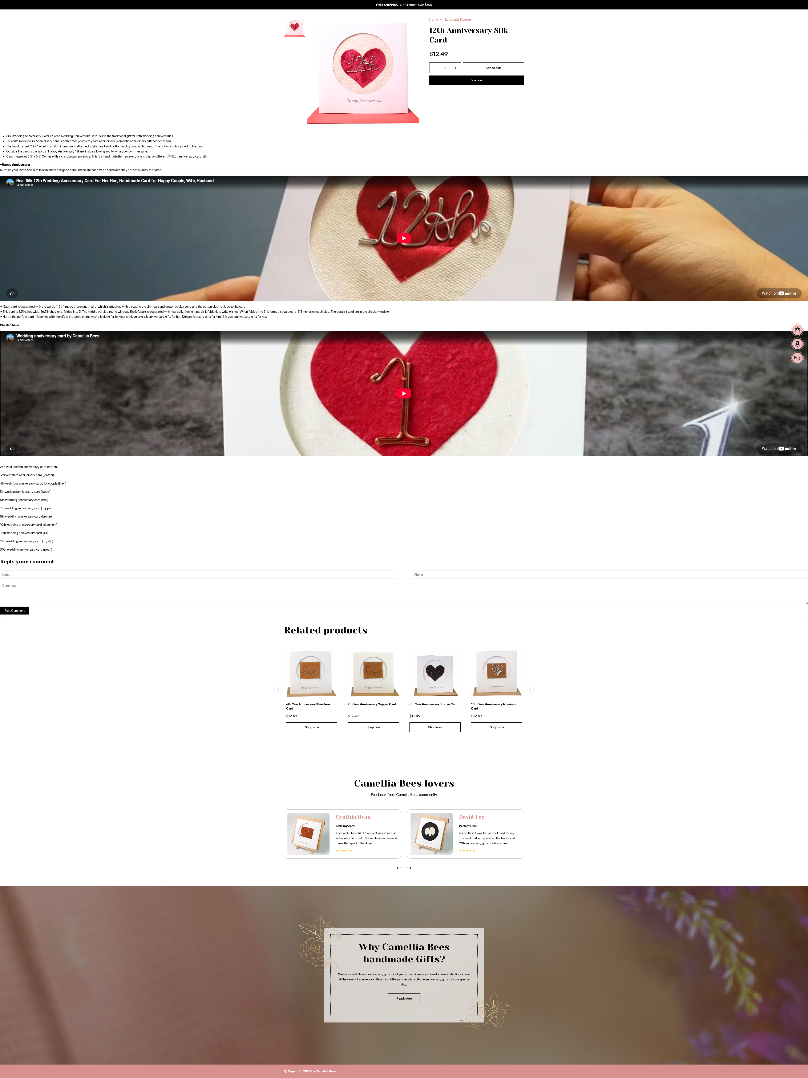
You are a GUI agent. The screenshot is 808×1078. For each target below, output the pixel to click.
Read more (404, 998)
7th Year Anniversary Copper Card (310, 704)
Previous (278, 689)
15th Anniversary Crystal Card (492, 704)
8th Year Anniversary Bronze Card (372, 704)
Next (530, 689)
